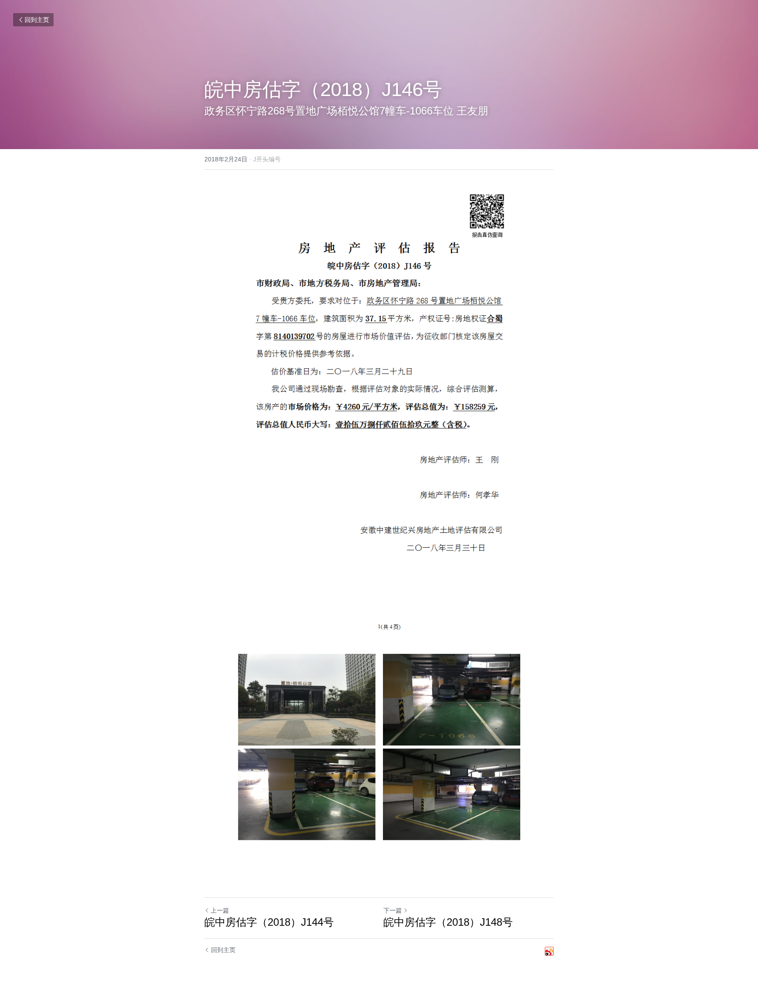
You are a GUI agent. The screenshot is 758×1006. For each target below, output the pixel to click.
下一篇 (392, 910)
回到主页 (37, 19)
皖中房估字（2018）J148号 (448, 922)
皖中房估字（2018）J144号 (269, 922)
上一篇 (220, 910)
